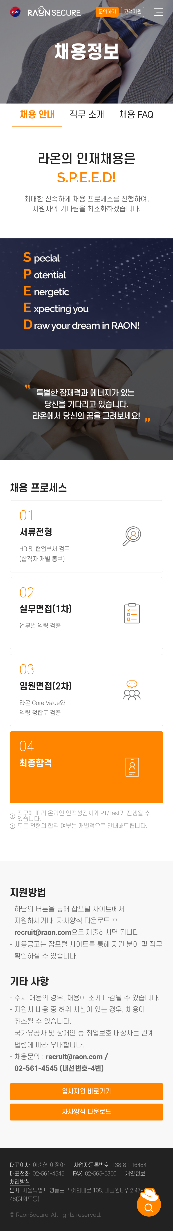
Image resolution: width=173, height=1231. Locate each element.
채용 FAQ (136, 115)
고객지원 (132, 11)
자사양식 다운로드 (86, 1112)
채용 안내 (37, 115)
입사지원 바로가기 (86, 1091)
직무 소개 (87, 115)
